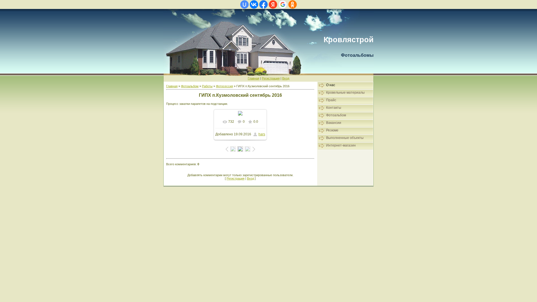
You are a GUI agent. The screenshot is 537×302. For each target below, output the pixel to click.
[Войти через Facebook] (263, 4)
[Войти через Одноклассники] (292, 4)
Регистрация (271, 78)
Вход (285, 78)
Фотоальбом (190, 86)
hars (261, 134)
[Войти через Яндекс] (273, 4)
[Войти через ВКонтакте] (254, 4)
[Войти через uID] (244, 4)
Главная (253, 78)
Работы (207, 86)
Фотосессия (224, 86)
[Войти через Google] (282, 4)
